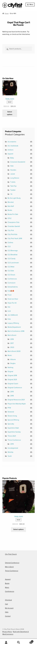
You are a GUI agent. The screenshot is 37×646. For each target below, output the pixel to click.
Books (10, 210)
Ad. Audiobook (13, 146)
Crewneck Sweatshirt (17, 162)
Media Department (14, 327)
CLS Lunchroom (13, 263)
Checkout (8, 600)
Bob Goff (11, 206)
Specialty (11, 424)
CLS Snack (11, 275)
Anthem (10, 150)
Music (10, 355)
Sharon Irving (12, 416)
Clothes (10, 243)
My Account (9, 608)
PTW (9, 408)
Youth (10, 456)
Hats (11, 166)
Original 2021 (12, 380)
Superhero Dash (13, 428)
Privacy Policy (7, 632)
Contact (8, 616)
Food (9, 295)
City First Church (11, 554)
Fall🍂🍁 (11, 291)
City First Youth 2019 (15, 238)
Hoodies (13, 170)
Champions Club (13, 222)
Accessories (12, 142)
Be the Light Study (14, 198)
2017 (11, 343)
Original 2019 (12, 375)
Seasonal (11, 412)
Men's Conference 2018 (16, 331)
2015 (12, 392)
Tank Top (13, 186)
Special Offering (13, 420)
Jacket (12, 174)
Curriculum (11, 283)
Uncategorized (13, 448)
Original (10, 371)
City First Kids (12, 234)
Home (6, 13)
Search (18, 642)
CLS (9, 246)
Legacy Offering (13, 323)
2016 (12, 339)
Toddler (13, 190)
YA (11, 194)
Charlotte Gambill (14, 226)
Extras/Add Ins (13, 287)
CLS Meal (11, 267)
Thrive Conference (14, 440)
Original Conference (15, 388)
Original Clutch (13, 384)
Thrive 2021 (12, 436)
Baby (12, 158)
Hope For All (12, 303)
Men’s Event (9, 567)
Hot (9, 307)
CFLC (9, 218)
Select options (9, 113)
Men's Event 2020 (14, 351)
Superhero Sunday (14, 432)
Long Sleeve (14, 178)
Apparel (10, 154)
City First (11, 230)
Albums (13, 359)
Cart (6, 604)
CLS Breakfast (12, 255)
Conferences (12, 279)
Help (6, 612)
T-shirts (12, 182)
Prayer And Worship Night (17, 404)
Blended (11, 202)
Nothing (10, 367)
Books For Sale (13, 214)
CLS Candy (11, 259)
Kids (9, 319)
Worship (10, 452)
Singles (12, 363)
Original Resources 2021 (16, 400)
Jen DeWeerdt (13, 315)
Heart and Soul (13, 299)
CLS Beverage (13, 251)
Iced (9, 311)
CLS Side (11, 271)
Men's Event (12, 335)
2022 (12, 347)
